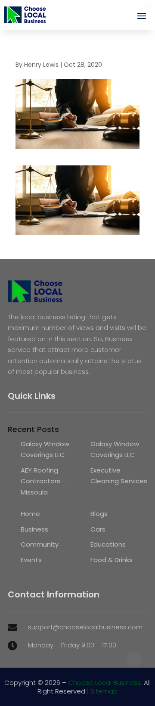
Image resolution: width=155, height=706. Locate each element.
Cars (97, 529)
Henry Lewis (41, 64)
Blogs (99, 513)
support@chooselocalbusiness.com (85, 626)
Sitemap (104, 691)
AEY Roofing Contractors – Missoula (43, 481)
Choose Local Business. (105, 682)
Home (30, 513)
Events (31, 559)
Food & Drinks (111, 559)
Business (34, 529)
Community (40, 544)
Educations (108, 544)
